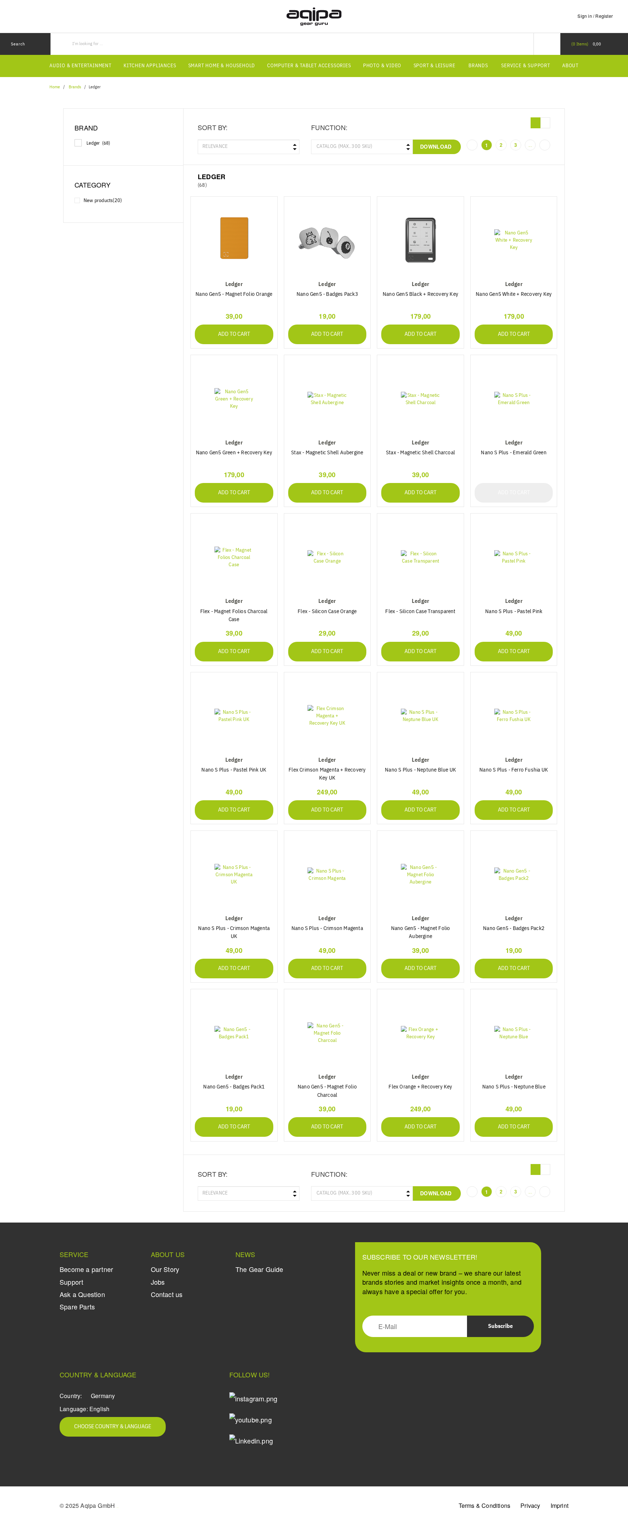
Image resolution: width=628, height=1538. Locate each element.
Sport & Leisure (434, 65)
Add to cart (234, 334)
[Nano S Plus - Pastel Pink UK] (234, 716)
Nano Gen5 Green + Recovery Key (234, 452)
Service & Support (525, 65)
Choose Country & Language (112, 1427)
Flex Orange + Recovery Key (420, 1087)
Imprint (559, 1505)
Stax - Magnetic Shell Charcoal (420, 452)
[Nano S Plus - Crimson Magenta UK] (234, 874)
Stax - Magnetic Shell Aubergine (327, 452)
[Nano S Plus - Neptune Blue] (514, 1033)
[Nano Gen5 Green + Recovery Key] (234, 399)
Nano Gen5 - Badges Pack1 (234, 1087)
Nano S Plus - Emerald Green (513, 452)
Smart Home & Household (221, 65)
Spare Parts (77, 1306)
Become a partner (86, 1269)
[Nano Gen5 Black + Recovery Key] (420, 240)
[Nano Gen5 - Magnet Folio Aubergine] (420, 874)
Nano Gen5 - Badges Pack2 (513, 928)
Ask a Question (82, 1294)
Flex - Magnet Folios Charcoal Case (234, 615)
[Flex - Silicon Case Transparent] (420, 557)
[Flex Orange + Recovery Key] (420, 1033)
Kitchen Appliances (150, 65)
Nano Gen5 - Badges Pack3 (327, 294)
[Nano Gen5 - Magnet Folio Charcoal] (327, 1033)
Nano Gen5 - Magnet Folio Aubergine (420, 932)
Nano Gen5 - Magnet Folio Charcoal (327, 1091)
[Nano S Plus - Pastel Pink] (514, 557)
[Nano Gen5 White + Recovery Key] (514, 240)
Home (54, 87)
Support (71, 1282)
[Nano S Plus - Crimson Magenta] (327, 874)
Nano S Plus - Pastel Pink (513, 611)
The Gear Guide (259, 1269)
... (530, 144)
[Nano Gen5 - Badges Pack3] (327, 240)
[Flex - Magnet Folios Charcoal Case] (234, 557)
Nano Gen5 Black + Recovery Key (420, 294)
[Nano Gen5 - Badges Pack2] (514, 874)
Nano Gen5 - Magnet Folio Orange (234, 294)
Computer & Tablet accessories (309, 65)
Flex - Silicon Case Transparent (420, 611)
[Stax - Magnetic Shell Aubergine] (327, 399)
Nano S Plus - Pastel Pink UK (233, 770)
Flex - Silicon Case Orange (327, 611)
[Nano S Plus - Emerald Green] (514, 399)
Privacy (530, 1505)
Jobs (158, 1282)
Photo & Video (382, 65)
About (570, 65)
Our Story (165, 1269)
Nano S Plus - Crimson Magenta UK (234, 932)
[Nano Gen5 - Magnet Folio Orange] (234, 240)
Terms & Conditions (485, 1505)
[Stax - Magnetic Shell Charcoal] (420, 399)
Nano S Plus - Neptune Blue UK (420, 770)
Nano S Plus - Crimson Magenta (327, 928)
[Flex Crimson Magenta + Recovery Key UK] (327, 716)
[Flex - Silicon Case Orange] (327, 557)
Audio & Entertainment (80, 65)
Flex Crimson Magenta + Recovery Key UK (327, 774)
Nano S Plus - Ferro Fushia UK (513, 770)
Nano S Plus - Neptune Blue (514, 1087)
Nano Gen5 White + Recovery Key (514, 294)
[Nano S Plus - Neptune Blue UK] (420, 716)
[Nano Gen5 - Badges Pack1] (234, 1033)
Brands (478, 65)
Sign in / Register (595, 16)
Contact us (167, 1294)
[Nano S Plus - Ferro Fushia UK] (514, 716)
